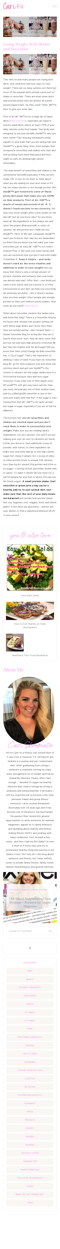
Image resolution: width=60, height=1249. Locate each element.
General (30, 1045)
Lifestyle (30, 1078)
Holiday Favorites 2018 (30, 1070)
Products (30, 1120)
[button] (55, 5)
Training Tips (30, 1161)
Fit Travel (48, 893)
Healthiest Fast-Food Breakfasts (30, 655)
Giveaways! (30, 1062)
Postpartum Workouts (30, 1095)
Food (30, 1029)
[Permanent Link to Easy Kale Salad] (30, 590)
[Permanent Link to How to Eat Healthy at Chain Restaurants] (30, 619)
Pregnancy (30, 1103)
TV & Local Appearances (30, 1178)
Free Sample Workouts (30, 1037)
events (30, 1004)
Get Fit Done (30, 1054)
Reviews (30, 1136)
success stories (30, 1153)
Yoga (30, 1203)
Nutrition (30, 1087)
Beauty (30, 979)
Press (12, 890)
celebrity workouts (30, 987)
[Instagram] (30, 948)
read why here (18, 120)
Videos (30, 1186)
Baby (30, 971)
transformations (30, 1170)
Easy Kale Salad (30, 595)
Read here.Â (32, 305)
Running (30, 1145)
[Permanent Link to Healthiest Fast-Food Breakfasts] (15, 650)
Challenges (30, 996)
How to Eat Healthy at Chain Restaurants (30, 625)
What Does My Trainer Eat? (30, 1194)
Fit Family (30, 1012)
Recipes (30, 1128)
